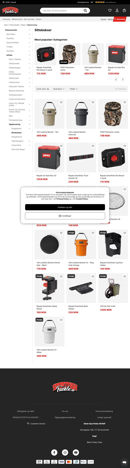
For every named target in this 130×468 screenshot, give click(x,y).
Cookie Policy (82, 199)
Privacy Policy (62, 199)
